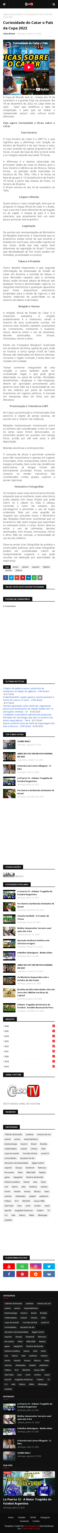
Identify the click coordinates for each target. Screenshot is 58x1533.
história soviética (12, 1182)
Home (10, 1517)
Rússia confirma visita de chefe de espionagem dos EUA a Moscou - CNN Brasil (29, 725)
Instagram (45, 1517)
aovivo (17, 1139)
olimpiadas (20, 1196)
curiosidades (10, 1158)
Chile (43, 1148)
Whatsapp (42, 1215)
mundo (8, 570)
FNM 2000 (30, 1172)
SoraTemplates (31, 1526)
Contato (36, 1521)
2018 (29, 1061)
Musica (37, 1191)
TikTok (33, 1517)
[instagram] (36, 1266)
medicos (33, 1186)
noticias (8, 1196)
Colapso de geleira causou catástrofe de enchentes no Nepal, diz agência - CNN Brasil (26, 690)
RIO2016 (26, 1201)
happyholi (18, 1177)
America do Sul (44, 1134)
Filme (20, 1172)
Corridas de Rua (30, 1153)
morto (7, 1191)
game (7, 1177)
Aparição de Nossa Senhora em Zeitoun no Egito (33, 942)
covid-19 (45, 1153)
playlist (32, 1196)
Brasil (15, 567)
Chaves (34, 1148)
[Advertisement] (29, 831)
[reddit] (36, 1274)
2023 (29, 1041)
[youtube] (9, 1266)
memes (44, 1186)
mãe (23, 1186)
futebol (46, 567)
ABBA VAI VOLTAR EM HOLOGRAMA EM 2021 (34, 755)
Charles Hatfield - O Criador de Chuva (33, 917)
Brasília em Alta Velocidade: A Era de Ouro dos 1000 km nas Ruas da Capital (36, 992)
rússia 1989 (39, 1201)
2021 (29, 1051)
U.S (6, 1215)
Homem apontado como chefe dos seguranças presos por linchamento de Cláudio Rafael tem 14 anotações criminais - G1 (28, 708)
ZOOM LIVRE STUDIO (30, 1528)
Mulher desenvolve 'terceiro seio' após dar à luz (34, 930)
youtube (8, 1220)
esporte (35, 567)
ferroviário (9, 1172)
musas (27, 1191)
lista (35, 1182)
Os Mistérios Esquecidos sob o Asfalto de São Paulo (33, 979)
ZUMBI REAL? (24, 741)
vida (13, 1215)
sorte (28, 1205)
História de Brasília (34, 1177)
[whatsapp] (22, 1266)
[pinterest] (22, 1274)
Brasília (43, 1144)
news (46, 1191)
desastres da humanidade (16, 1163)
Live (6, 1186)
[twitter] (49, 1266)
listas (43, 1182)
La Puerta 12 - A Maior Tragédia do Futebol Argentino (34, 780)
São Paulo (9, 1205)
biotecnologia (11, 1144)
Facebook (24, 1521)
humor (27, 1182)
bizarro (24, 1144)
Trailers (40, 1210)
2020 (29, 1056)
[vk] (49, 1274)
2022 (29, 1046)
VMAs (31, 1215)
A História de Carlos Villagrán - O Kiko (34, 767)
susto (47, 1205)
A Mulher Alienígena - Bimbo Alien (34, 952)
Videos (19, 14)
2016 (29, 1066)
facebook (30, 1167)
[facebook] (9, 1274)
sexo (19, 1205)
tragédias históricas (24, 1210)
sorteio (37, 1205)
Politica (8, 1201)
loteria (15, 1186)
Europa (19, 1167)
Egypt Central (38, 1163)
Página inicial (9, 14)
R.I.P (17, 1201)
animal (8, 1139)
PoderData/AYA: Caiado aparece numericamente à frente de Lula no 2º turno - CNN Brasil (28, 698)
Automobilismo (31, 1139)
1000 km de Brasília (13, 1134)
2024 (29, 1036)
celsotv (25, 567)
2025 (29, 1031)
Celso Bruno (9, 33)
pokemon (44, 1196)
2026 (29, 1026)
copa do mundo (12, 1153)
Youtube (21, 1517)
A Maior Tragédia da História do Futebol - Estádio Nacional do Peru (35, 1006)
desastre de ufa (27, 1158)
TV (48, 1210)
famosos (42, 1167)
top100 (8, 1210)
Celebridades (11, 1148)
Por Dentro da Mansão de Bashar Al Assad (35, 792)
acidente (29, 1134)
